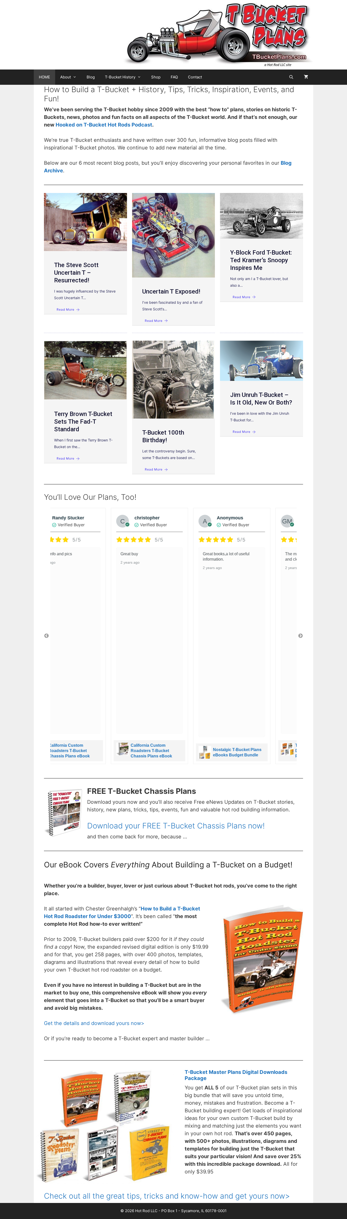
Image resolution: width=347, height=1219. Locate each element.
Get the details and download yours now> (94, 1023)
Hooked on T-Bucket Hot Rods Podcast (104, 125)
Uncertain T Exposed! (171, 291)
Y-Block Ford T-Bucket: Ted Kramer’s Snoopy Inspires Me (261, 260)
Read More (65, 309)
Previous (46, 636)
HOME (44, 77)
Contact (195, 77)
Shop (156, 77)
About (65, 77)
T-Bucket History (120, 77)
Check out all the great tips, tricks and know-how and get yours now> (167, 1195)
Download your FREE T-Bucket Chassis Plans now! (176, 825)
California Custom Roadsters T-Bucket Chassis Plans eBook (93, 750)
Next (300, 636)
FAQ (174, 77)
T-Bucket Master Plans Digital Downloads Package (258, 750)
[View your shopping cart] (306, 77)
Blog (91, 77)
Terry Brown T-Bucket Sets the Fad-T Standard (83, 421)
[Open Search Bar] (291, 77)
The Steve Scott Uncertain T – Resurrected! (76, 272)
